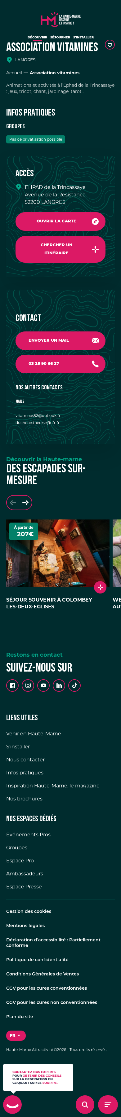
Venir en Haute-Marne (33, 734)
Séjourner (60, 37)
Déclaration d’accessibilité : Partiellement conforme (53, 943)
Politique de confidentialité (37, 960)
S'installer (18, 747)
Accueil (14, 73)
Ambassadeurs (24, 874)
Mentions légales (25, 926)
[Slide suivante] (25, 503)
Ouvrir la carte (56, 221)
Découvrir (37, 37)
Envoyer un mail (49, 341)
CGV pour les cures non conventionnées (51, 1003)
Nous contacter (25, 760)
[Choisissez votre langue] (16, 1036)
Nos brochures (24, 799)
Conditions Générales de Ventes (42, 974)
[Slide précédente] (13, 503)
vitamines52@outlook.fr (38, 415)
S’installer (83, 37)
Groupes (16, 848)
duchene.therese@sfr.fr (38, 422)
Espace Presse (24, 887)
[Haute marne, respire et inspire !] (61, 18)
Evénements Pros (28, 835)
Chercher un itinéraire (56, 249)
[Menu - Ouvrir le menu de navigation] (108, 1104)
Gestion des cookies (28, 911)
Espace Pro (20, 861)
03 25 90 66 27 (44, 364)
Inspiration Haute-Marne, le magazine (53, 786)
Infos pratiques (24, 773)
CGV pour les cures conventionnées (46, 988)
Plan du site (19, 1017)
